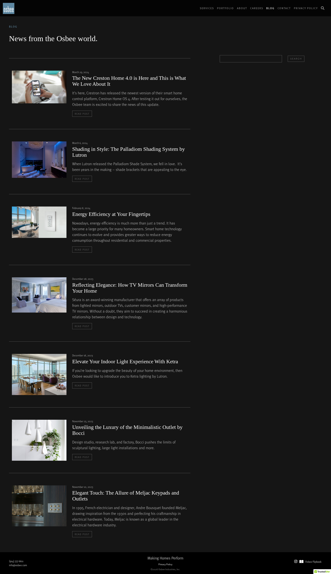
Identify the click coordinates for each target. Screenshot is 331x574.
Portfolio (225, 8)
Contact (284, 8)
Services (207, 8)
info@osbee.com (18, 565)
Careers (256, 8)
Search (296, 58)
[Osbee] (8, 8)
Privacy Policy (306, 8)
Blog (270, 8)
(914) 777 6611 (16, 561)
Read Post (82, 113)
